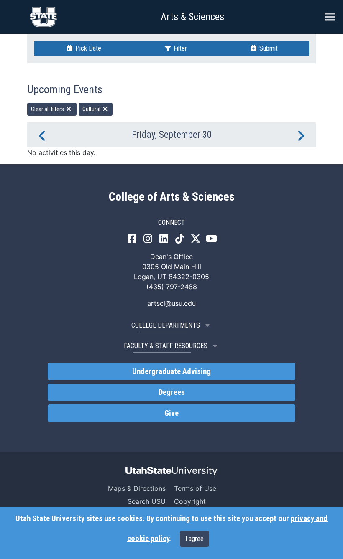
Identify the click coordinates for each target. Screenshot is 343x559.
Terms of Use (195, 488)
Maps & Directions (137, 488)
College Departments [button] (165, 325)
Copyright (190, 501)
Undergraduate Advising (171, 371)
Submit (268, 48)
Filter (179, 48)
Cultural (92, 109)
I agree (194, 539)
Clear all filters (48, 109)
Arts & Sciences (192, 17)
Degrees (172, 392)
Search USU (147, 501)
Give (171, 413)
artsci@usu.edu (171, 303)
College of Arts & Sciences (172, 197)
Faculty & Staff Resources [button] (165, 345)
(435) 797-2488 (171, 286)
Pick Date (87, 48)
